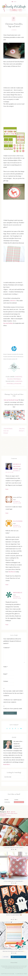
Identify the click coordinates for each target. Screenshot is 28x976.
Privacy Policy (14, 962)
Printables (17, 379)
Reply (7, 489)
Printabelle (17, 592)
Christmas (18, 376)
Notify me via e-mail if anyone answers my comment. (12, 701)
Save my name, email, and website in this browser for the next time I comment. (13, 693)
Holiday (10, 379)
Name (5, 666)
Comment (6, 647)
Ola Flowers (17, 521)
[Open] (14, 832)
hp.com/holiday (8, 323)
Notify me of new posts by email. (12, 708)
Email (5, 674)
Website (5, 681)
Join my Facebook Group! (11, 400)
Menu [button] (15, 1)
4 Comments (13, 29)
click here (13, 300)
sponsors (17, 383)
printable (10, 383)
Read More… (7, 764)
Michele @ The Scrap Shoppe (17, 466)
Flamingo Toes (14, 7)
